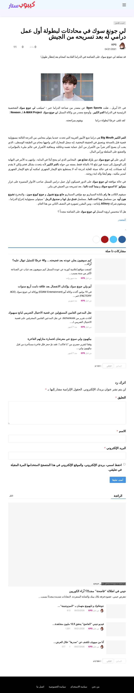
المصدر (122, 219)
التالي (109, 365)
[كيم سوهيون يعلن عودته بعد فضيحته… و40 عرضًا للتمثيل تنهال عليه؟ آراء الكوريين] (110, 269)
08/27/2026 (79, 646)
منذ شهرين (72, 300)
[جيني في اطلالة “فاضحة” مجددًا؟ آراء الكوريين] (67, 545)
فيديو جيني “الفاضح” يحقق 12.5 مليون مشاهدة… (78, 624)
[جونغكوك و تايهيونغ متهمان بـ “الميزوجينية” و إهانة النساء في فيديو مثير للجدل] (116, 611)
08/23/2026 (79, 610)
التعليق (120, 397)
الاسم (121, 431)
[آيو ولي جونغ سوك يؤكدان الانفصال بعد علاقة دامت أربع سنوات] (110, 295)
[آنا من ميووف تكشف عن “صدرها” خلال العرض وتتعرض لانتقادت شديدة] (116, 647)
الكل (11, 495)
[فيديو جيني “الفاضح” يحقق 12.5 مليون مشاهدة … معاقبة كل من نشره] (116, 629)
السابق (119, 365)
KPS (114, 44)
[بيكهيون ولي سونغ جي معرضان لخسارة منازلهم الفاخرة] (110, 348)
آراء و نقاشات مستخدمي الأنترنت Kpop (113, 583)
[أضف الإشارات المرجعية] (9, 46)
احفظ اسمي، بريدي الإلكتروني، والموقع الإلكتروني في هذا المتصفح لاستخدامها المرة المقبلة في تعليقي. (66, 467)
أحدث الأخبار (119, 23)
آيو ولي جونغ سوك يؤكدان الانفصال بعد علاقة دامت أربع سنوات (55, 286)
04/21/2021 (111, 49)
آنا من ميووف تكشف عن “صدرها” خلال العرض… (78, 642)
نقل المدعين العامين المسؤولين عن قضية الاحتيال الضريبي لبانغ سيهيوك (50, 312)
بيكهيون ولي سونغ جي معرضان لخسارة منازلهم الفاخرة (60, 339)
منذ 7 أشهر (72, 326)
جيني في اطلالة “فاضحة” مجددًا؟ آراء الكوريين (97, 591)
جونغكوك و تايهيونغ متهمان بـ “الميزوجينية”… (81, 606)
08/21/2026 (79, 628)
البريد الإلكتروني (115, 448)
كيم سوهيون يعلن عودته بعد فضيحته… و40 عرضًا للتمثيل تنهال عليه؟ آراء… (52, 262)
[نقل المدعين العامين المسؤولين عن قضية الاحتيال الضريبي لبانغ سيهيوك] (110, 322)
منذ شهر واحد (71, 278)
